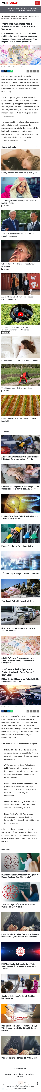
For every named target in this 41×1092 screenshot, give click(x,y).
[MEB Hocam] (10, 3)
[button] (31, 71)
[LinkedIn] (8, 71)
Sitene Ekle (20, 1076)
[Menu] (37, 3)
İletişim (21, 1074)
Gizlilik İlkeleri (30, 1074)
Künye (15, 1074)
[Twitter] (5, 71)
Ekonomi (15, 16)
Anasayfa (7, 16)
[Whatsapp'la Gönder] (11, 71)
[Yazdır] (28, 71)
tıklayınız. (24, 1088)
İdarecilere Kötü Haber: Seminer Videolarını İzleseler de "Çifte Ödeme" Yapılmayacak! (22, 9)
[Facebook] (2, 71)
